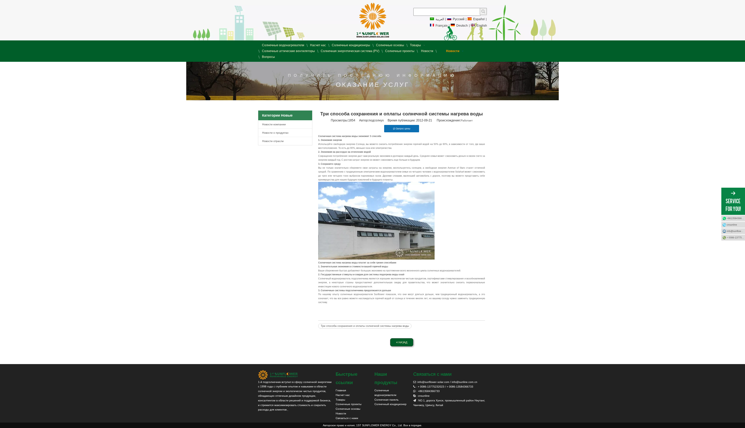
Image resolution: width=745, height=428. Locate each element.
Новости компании (274, 124)
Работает (467, 120)
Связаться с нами (347, 418)
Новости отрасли (273, 141)
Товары (340, 399)
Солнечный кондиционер (390, 404)
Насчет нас (343, 395)
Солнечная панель (386, 399)
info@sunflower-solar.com (433, 382)
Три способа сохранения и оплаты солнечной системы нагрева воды (365, 325)
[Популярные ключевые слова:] (483, 11)
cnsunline (732, 224)
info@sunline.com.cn (464, 382)
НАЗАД (402, 342)
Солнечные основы (348, 408)
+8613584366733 (736, 218)
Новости (341, 413)
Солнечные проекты (348, 404)
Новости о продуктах (275, 132)
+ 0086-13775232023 (736, 237)
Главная (341, 390)
